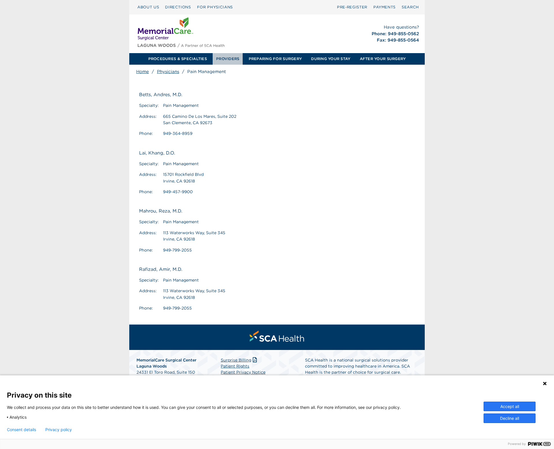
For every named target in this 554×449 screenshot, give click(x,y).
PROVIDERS (227, 59)
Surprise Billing (236, 360)
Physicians (168, 71)
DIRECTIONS (178, 7)
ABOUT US (148, 7)
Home (142, 71)
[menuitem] (148, 7)
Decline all (509, 418)
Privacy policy (58, 429)
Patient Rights (235, 366)
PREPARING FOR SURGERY (275, 59)
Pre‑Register (352, 7)
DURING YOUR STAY (330, 59)
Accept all (509, 406)
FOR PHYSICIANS (215, 7)
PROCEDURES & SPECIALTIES (177, 59)
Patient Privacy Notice (243, 372)
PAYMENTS (384, 7)
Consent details (21, 429)
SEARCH (410, 7)
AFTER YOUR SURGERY (383, 59)
